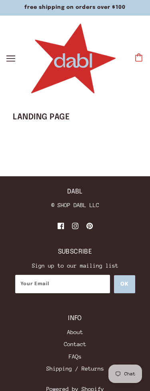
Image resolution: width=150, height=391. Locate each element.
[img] (61, 226)
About (75, 332)
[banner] (73, 57)
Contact (75, 344)
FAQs (75, 356)
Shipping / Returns (75, 368)
